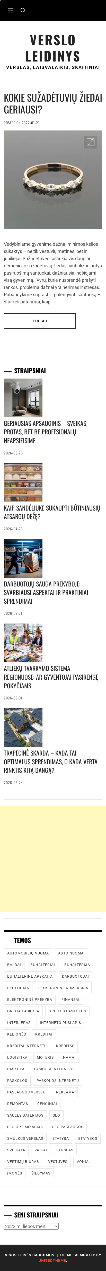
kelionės (16, 1034)
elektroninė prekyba (29, 999)
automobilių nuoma (28, 953)
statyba (60, 1138)
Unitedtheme (52, 1260)
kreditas (65, 1046)
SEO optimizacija (25, 1127)
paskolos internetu (58, 1081)
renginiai (47, 1104)
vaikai (40, 1150)
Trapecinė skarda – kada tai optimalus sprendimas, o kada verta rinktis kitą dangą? (51, 761)
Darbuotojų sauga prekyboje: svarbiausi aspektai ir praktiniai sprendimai (46, 592)
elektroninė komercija (63, 988)
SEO (56, 1115)
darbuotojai (75, 976)
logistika (17, 1057)
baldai (14, 965)
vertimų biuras (23, 1162)
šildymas (40, 1173)
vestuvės (57, 1162)
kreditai (43, 1034)
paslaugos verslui (27, 1092)
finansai (70, 999)
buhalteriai (42, 965)
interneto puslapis (60, 1023)
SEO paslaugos (67, 1127)
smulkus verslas (25, 1138)
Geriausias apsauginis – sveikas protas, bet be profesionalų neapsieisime (45, 431)
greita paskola (23, 1011)
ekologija (18, 988)
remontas (17, 1104)
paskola (16, 1069)
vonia (83, 1162)
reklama (65, 1092)
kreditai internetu (27, 1046)
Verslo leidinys (53, 47)
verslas (64, 1150)
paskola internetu (54, 1069)
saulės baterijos (25, 1115)
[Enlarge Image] (90, 142)
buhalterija (77, 965)
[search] (23, 10)
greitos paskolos (67, 1011)
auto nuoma (71, 953)
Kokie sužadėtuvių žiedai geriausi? (53, 103)
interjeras (19, 1023)
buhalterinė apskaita (30, 976)
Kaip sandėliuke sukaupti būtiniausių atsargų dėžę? (52, 512)
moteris (45, 1057)
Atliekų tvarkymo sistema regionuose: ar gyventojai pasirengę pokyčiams (51, 676)
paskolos (17, 1081)
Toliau (40, 321)
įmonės (14, 1173)
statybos (87, 1138)
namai (69, 1057)
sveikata (16, 1150)
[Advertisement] (53, 859)
